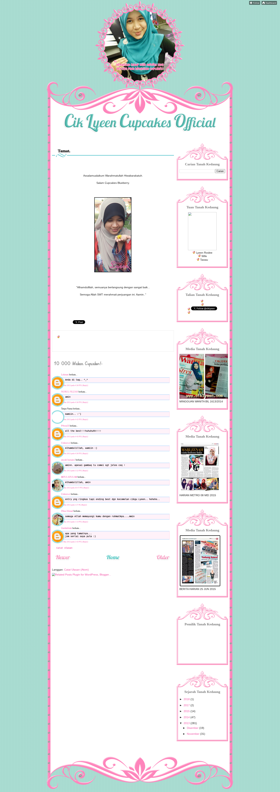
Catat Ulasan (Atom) (76, 569)
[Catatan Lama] (163, 562)
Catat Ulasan (64, 548)
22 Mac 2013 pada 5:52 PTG (71, 471)
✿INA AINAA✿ (69, 477)
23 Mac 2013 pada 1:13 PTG (71, 522)
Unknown (65, 443)
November (193, 733)
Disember (193, 727)
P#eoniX (65, 425)
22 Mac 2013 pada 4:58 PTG (71, 454)
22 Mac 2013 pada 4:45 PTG (71, 437)
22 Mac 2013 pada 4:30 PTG (71, 385)
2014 (187, 717)
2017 (187, 705)
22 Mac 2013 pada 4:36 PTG (71, 402)
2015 (187, 711)
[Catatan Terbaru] (63, 562)
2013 (187, 723)
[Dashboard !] (269, 3)
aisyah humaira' (68, 459)
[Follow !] (254, 3)
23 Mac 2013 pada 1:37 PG (71, 505)
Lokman (65, 374)
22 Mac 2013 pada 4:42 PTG (71, 419)
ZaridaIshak (66, 528)
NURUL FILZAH (69, 391)
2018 (187, 699)
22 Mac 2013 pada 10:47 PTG (72, 488)
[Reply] (85, 385)
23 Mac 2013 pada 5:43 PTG (71, 542)
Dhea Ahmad (67, 511)
